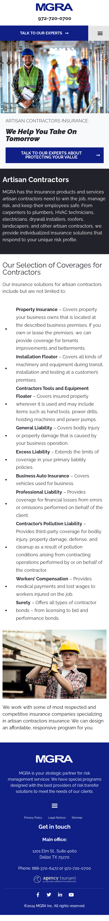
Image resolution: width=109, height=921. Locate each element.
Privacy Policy (33, 817)
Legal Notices (57, 817)
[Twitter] (49, 894)
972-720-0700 (54, 18)
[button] (100, 33)
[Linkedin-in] (60, 894)
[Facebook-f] (37, 894)
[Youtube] (71, 894)
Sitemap (77, 817)
